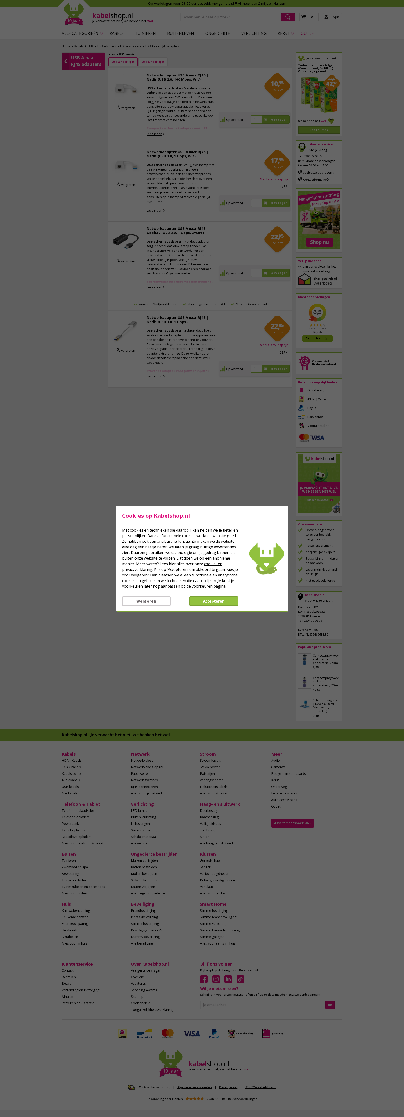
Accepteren (213, 601)
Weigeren (146, 601)
